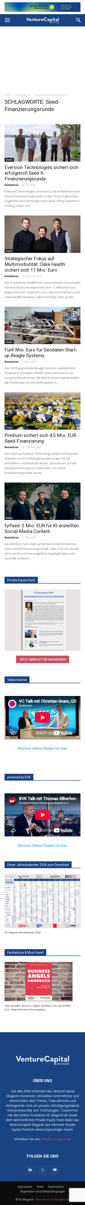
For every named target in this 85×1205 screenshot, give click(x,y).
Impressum (25, 1187)
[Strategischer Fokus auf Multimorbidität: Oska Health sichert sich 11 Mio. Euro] (42, 234)
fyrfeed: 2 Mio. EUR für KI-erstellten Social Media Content (42, 528)
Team (40, 1187)
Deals (9, 159)
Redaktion (12, 185)
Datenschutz (56, 1187)
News (9, 517)
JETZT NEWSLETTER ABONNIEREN (42, 659)
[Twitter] (42, 1169)
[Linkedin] (30, 1169)
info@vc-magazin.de (56, 1139)
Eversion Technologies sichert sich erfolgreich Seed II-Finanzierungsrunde (41, 173)
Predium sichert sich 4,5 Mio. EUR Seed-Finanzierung (40, 438)
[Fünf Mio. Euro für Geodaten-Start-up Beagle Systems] (42, 325)
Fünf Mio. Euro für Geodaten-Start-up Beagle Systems (41, 352)
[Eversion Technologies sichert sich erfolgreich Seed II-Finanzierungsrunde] (42, 143)
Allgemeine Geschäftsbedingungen (42, 1191)
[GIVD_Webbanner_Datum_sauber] (42, 7)
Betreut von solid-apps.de (52, 1199)
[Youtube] (54, 1169)
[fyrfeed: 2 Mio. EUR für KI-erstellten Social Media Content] (42, 501)
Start (7, 95)
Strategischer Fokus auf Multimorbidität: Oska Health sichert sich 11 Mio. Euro (35, 264)
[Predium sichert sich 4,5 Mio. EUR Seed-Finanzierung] (42, 411)
